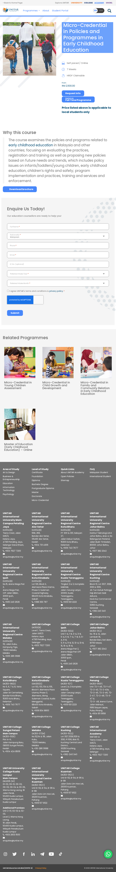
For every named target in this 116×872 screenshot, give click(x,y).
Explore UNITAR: (62, 2)
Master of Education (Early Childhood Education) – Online (18, 447)
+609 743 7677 (70, 547)
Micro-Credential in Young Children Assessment (18, 385)
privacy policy (56, 291)
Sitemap (65, 480)
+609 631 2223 (69, 602)
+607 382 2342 (99, 550)
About (45, 10)
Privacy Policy (40, 868)
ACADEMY (99, 2)
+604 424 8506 (12, 751)
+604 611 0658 (98, 713)
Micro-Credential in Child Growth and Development (56, 385)
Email (13, 255)
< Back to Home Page (12, 2)
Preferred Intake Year (19, 273)
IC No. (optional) (17, 264)
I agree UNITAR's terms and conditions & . (37, 291)
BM (101, 10)
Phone (13, 245)
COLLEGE (88, 2)
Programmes (30, 10)
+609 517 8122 (40, 802)
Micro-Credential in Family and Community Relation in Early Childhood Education (95, 388)
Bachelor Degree (40, 484)
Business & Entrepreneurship (11, 478)
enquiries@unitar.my (13, 556)
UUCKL (109, 2)
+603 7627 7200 (12, 550)
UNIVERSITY (76, 2)
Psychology (8, 494)
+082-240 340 (69, 754)
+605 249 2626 (12, 602)
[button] (39, 11)
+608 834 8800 (41, 710)
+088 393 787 (40, 602)
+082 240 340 (98, 610)
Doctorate (37, 496)
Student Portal (60, 10)
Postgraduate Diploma (43, 488)
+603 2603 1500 (12, 834)
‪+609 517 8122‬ (69, 792)
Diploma (36, 480)
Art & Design (9, 472)
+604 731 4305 (40, 544)
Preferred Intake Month (20, 283)
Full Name (15, 226)
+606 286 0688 (12, 656)
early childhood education (30, 145)
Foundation (37, 476)
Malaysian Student (99, 472)
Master (35, 492)
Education (8, 483)
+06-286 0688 (40, 748)
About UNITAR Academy (72, 472)
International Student (100, 476)
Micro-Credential (40, 500)
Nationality (15, 234)
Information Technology (9, 489)
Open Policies (67, 476)
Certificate (37, 472)
